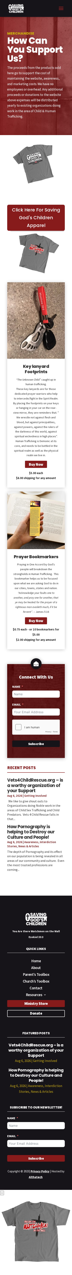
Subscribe (36, 743)
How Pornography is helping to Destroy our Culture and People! (30, 832)
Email (16, 704)
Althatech (36, 1177)
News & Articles (28, 846)
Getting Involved (35, 796)
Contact (36, 988)
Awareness (31, 842)
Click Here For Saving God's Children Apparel (36, 218)
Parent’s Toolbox (36, 975)
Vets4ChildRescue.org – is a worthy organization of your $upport (35, 785)
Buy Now (36, 464)
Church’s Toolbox (36, 982)
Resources (34, 995)
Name (16, 687)
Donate (36, 1013)
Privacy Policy (40, 1171)
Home (36, 961)
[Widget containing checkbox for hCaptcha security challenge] (36, 727)
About (36, 968)
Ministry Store (36, 1003)
